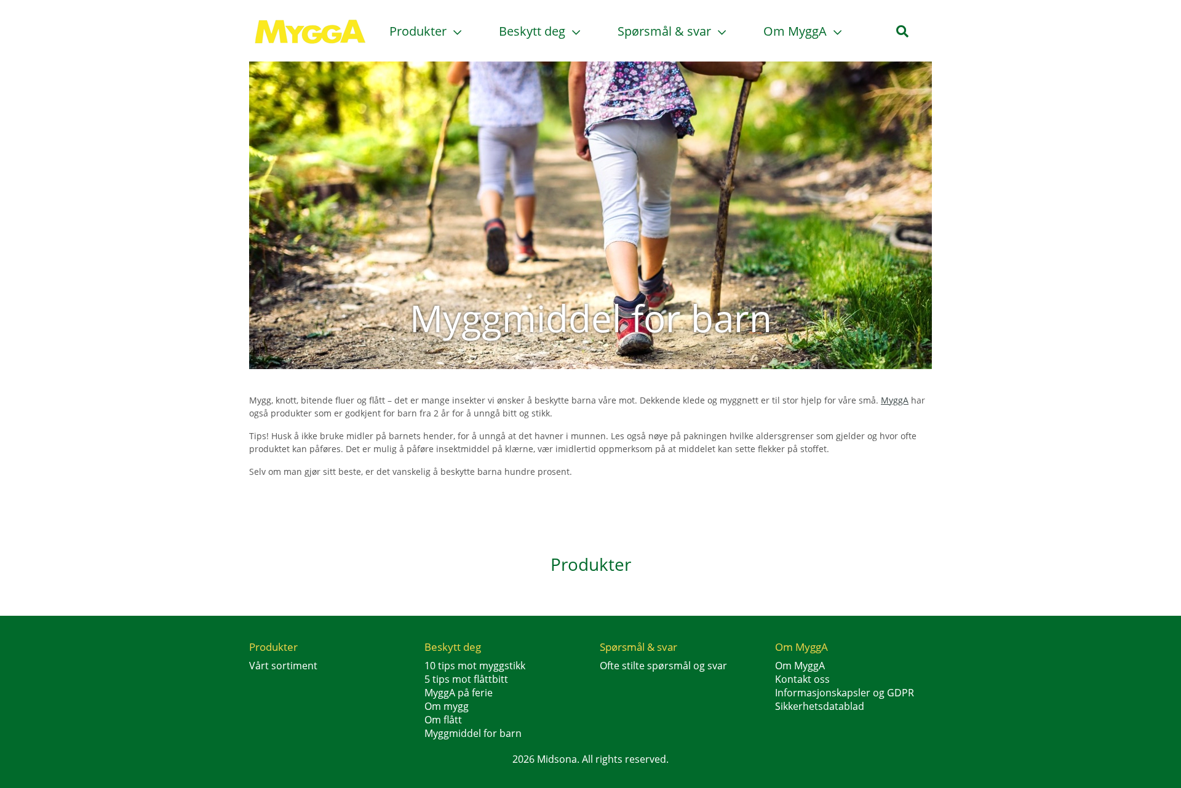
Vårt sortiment (283, 665)
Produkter (419, 31)
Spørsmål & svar (666, 31)
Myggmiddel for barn (473, 733)
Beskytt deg (533, 31)
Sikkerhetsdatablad (819, 706)
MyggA (895, 400)
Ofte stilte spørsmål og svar (663, 665)
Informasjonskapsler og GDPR (844, 692)
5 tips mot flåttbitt (466, 679)
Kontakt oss (802, 679)
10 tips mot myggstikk (474, 665)
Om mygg (446, 706)
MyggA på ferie (458, 692)
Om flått (443, 719)
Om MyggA (796, 31)
